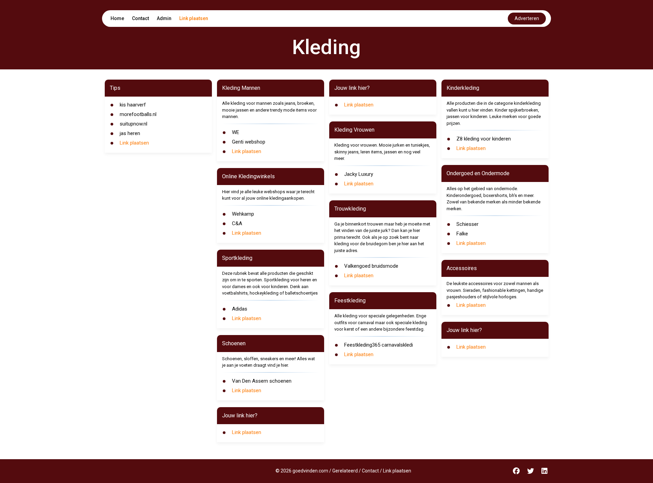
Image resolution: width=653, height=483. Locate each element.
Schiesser (467, 224)
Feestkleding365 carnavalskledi (378, 345)
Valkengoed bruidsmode (371, 266)
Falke (462, 234)
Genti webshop (248, 142)
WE (235, 132)
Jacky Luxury (358, 174)
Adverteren (527, 18)
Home (117, 18)
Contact (140, 18)
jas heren (130, 133)
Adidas (239, 309)
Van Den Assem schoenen (261, 381)
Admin (164, 18)
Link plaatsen (193, 18)
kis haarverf (133, 105)
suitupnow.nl (133, 124)
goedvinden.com (310, 470)
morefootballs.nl (138, 114)
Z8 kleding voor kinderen (483, 139)
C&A (237, 223)
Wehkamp (243, 214)
